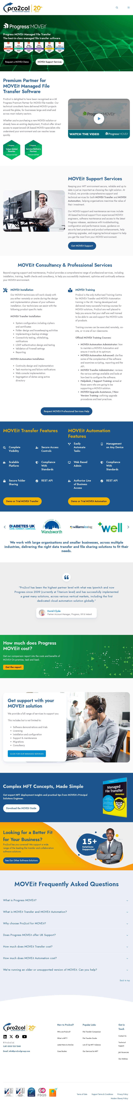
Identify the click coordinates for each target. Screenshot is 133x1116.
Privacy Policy (122, 1094)
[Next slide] (128, 527)
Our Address (123, 1059)
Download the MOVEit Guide (21, 808)
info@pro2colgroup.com (19, 1051)
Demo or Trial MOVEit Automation (89, 501)
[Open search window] (117, 7)
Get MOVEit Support (82, 246)
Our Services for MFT (90, 1051)
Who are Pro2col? (64, 1032)
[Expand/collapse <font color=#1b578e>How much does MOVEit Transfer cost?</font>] (127, 947)
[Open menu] (128, 7)
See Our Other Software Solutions (21, 860)
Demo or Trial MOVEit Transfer (22, 501)
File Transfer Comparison (92, 1032)
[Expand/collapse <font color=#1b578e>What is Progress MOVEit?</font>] (127, 900)
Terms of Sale (82, 1094)
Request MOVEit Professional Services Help (66, 411)
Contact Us (122, 1036)
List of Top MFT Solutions (92, 1045)
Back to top (125, 980)
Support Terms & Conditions (102, 1094)
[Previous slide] (4, 527)
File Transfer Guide (90, 1038)
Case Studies (62, 1051)
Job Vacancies (123, 1052)
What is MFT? (62, 1038)
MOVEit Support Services (50, 61)
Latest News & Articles (65, 1045)
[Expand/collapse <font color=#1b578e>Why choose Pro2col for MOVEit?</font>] (127, 923)
